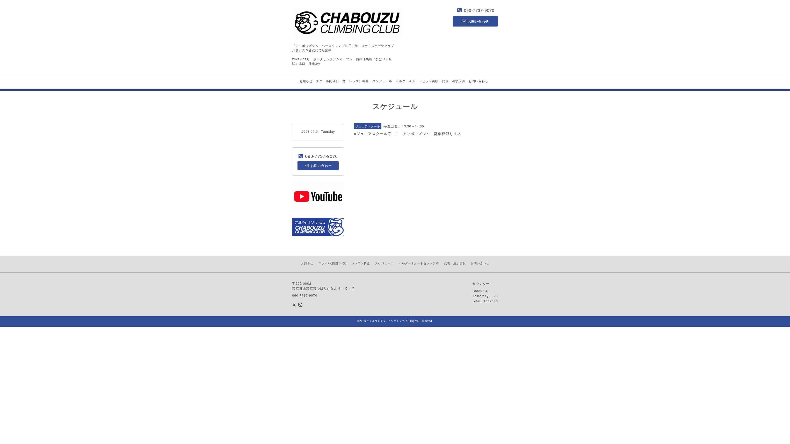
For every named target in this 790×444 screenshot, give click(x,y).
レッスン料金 (359, 81)
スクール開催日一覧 (331, 81)
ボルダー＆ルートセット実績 (417, 81)
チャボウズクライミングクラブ (385, 321)
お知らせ (306, 81)
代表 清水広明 (453, 81)
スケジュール (382, 81)
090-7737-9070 (479, 10)
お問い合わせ (478, 81)
